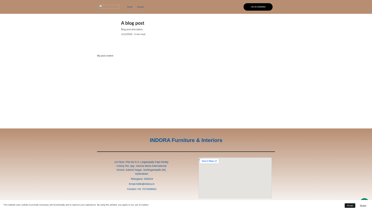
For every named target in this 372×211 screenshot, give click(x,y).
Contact (140, 7)
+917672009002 (258, 7)
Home (130, 7)
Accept (350, 205)
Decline (363, 205)
